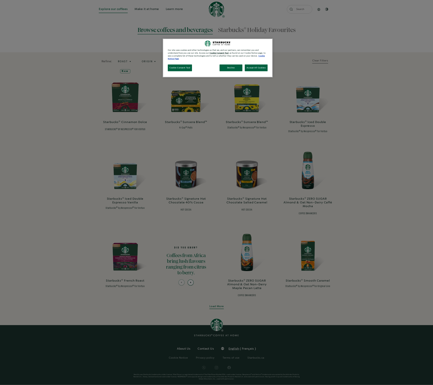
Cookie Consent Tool (179, 68)
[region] (218, 58)
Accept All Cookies (256, 68)
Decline (231, 68)
